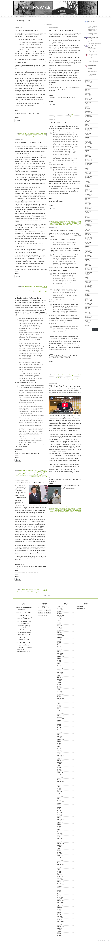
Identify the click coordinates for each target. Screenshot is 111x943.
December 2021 (88, 112)
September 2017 (88, 178)
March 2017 (87, 186)
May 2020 (87, 137)
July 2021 (87, 119)
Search (86, 327)
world (77, 224)
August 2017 (88, 180)
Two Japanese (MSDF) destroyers (21, 487)
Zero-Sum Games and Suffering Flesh (27, 30)
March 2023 (87, 93)
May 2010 (59, 892)
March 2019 (87, 155)
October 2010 (88, 286)
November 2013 (88, 238)
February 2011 (88, 281)
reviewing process (41, 233)
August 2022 (88, 102)
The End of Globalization (20, 113)
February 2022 (88, 110)
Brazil (38, 472)
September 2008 (88, 318)
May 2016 (87, 199)
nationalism (44, 475)
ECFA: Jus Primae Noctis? (58, 122)
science (75, 116)
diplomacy (27, 134)
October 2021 (88, 115)
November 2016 (88, 191)
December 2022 (88, 97)
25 (50, 613)
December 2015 (88, 206)
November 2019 (88, 145)
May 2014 (87, 230)
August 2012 (88, 257)
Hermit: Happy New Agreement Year (23, 112)
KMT (63, 223)
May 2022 (87, 106)
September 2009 (88, 303)
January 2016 (88, 204)
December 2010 (88, 283)
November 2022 (88, 98)
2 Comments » (44, 131)
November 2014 (88, 222)
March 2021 (87, 124)
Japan (60, 223)
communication (32, 133)
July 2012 (87, 259)
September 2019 (88, 147)
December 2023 (88, 81)
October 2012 (88, 255)
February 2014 (88, 234)
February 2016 (88, 203)
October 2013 (88, 239)
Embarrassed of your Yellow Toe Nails (58, 97)
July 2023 (59, 618)
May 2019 (87, 152)
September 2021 (88, 116)
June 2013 (59, 828)
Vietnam (74, 224)
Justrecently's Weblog (34, 8)
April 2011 (87, 278)
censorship (24, 613)
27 (40, 615)
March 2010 (87, 295)
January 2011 (88, 282)
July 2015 (87, 212)
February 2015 (88, 219)
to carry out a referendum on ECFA (72, 334)
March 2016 (87, 202)
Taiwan (38, 131)
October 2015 (88, 208)
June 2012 (87, 260)
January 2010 (88, 298)
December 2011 (88, 268)
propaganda (32, 286)
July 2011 (87, 274)
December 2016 (88, 190)
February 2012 (88, 265)
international (40, 130)
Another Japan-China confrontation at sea (24, 566)
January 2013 (88, 251)
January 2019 (88, 158)
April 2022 (87, 107)
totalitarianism (23, 651)
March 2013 (87, 248)
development (36, 473)
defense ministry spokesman (25, 545)
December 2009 (88, 299)
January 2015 (88, 220)
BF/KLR (16, 16)
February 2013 (88, 250)
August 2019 (59, 700)
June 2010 (87, 291)
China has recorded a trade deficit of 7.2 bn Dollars (31, 39)
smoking (79, 116)
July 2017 (87, 181)
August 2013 (88, 242)
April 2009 (87, 309)
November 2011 (88, 269)
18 (50, 612)
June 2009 (87, 307)
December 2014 (88, 221)
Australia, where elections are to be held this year (63, 87)
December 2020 (88, 128)
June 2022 (87, 104)
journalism (37, 135)
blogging (59, 374)
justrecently (90, 54)
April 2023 (87, 91)
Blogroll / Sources (23, 16)
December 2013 (88, 237)
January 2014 (88, 235)
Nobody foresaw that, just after (26, 318)
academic (18, 607)
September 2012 (88, 256)
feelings (18, 474)
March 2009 (87, 311)
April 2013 (87, 247)
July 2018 (87, 165)
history (36, 130)
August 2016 (88, 195)
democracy (65, 116)
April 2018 (87, 169)
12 (38, 612)
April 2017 (87, 185)
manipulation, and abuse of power (28, 252)
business (24, 133)
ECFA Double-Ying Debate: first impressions (59, 356)
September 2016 (88, 194)
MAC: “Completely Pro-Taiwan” (56, 357)
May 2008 (87, 324)
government (28, 632)
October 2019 (88, 146)
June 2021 (87, 120)
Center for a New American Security (23, 534)
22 (44, 613)
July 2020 (87, 134)
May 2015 (87, 215)
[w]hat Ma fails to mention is (59, 326)
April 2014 (59, 810)
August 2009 (88, 304)
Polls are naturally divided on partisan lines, (63, 273)
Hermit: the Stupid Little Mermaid (22, 572)
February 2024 (88, 78)
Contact (38, 16)
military (28, 131)
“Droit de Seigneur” (53, 201)
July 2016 (59, 764)
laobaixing (27, 387)
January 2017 (88, 189)
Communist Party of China (41, 133)
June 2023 (87, 89)
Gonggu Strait (18, 559)
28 (42, 615)
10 (48, 610)
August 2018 (88, 164)
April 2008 (87, 325)
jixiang (89, 37)
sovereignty (62, 224)
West (46, 136)
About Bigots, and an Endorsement (61, 30)
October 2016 (88, 193)
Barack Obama (34, 472)
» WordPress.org (80, 608)
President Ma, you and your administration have (64, 133)
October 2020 (88, 130)
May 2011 (87, 277)
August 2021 (88, 117)
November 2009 (88, 300)
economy (31, 134)
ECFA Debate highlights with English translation (60, 479)
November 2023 (88, 82)
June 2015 (87, 213)
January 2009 (88, 313)
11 (50, 610)
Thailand (70, 224)
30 (46, 615)
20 (40, 613)
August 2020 (88, 133)
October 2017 (88, 177)
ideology (24, 135)
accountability (24, 472)
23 (46, 613)
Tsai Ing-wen (41, 291)
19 (38, 613)
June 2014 (87, 229)
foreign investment (67, 222)
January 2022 (88, 111)
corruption (20, 623)
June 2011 (87, 276)
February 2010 (88, 296)
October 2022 (88, 99)
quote (31, 131)
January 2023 (88, 95)
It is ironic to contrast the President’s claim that (64, 239)
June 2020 (59, 682)
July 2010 (87, 290)
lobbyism (41, 135)
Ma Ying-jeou (67, 223)
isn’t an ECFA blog (68, 181)
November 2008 (88, 316)
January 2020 (88, 142)
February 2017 (88, 187)
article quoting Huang (32, 556)
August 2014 (88, 226)
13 (40, 612)
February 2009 (88, 312)
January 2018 (88, 173)
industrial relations (42, 289)
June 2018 (87, 167)
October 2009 (88, 302)
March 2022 (87, 108)
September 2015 (88, 209)
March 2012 (87, 264)
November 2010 (88, 285)
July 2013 (87, 243)
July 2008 (87, 321)
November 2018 (88, 160)
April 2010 (87, 294)
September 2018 (88, 163)
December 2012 (88, 252)
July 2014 (87, 228)
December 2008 (88, 315)
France (28, 130)
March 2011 (59, 874)
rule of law (35, 131)
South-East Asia (77, 219)
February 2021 (88, 125)
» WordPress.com (81, 606)
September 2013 (88, 241)
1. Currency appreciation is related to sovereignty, (30, 385)
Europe (39, 134)
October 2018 (88, 161)
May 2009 (87, 308)
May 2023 (87, 90)
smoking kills (54, 39)
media (72, 219)
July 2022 (87, 103)
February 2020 (88, 141)
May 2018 (87, 168)
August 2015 (88, 211)
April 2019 (87, 154)
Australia (57, 116)
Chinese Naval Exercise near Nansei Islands (29, 482)
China (26, 130)
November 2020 (88, 129)
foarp (89, 21)
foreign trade (43, 134)
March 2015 (87, 217)
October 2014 (88, 224)
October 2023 (88, 84)
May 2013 (87, 246)
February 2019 (88, 156)
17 (48, 612)
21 (42, 613)
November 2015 (88, 207)
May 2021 (87, 121)
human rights (35, 470)
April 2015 (87, 216)
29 (44, 615)
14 (42, 612)
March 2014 (87, 233)
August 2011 (88, 273)
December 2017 (88, 174)
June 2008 (87, 322)
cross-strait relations (42, 288)
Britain (73, 114)
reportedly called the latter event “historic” (58, 186)
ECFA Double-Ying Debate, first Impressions (59, 200)
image (28, 135)
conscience (29, 621)
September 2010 (88, 287)
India (40, 470)
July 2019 (87, 150)
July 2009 (87, 305)
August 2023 (88, 86)
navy (39, 592)
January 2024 (88, 80)
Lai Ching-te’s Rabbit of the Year (92, 67)
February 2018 (88, 172)
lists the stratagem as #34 (26, 71)
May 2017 (59, 746)
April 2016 (87, 200)
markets (44, 130)
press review (72, 374)
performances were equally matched (23, 189)
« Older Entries (48, 24)
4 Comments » (78, 506)
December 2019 (88, 143)
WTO (80, 224)
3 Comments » (44, 471)
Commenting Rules (31, 16)
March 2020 (87, 139)
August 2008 (88, 320)
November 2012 (88, 254)
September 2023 (88, 85)
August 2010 (88, 289)
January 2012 (88, 267)
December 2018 (88, 159)
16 (46, 612)
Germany (32, 130)
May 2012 (87, 261)
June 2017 (87, 182)
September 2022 (60, 636)
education (35, 134)
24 (48, 613)
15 (44, 612)
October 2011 (88, 270)
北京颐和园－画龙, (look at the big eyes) (24, 453)
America (22, 130)
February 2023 (88, 94)
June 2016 (87, 198)
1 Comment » (78, 114)
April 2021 (87, 123)
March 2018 (87, 171)
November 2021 (88, 113)
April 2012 (87, 263)
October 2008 (88, 317)
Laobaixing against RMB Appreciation (28, 298)
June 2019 (87, 151)
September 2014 (88, 225)
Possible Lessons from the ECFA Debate (28, 142)
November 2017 (88, 176)
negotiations (34, 136)
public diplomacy (41, 136)
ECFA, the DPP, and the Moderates (61, 230)
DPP (20, 289)
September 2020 (88, 132)
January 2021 (88, 126)
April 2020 (87, 138)
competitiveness (21, 134)
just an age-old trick (28, 67)
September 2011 (88, 272)
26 (38, 615)
